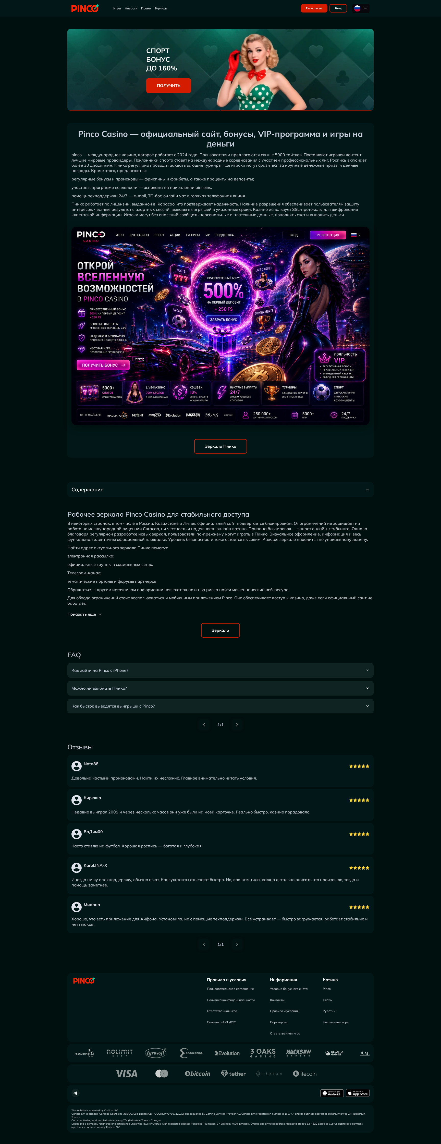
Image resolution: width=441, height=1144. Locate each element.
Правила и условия (226, 979)
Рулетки (329, 1011)
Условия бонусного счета (289, 989)
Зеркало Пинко (220, 446)
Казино (330, 979)
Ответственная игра (222, 1011)
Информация (283, 979)
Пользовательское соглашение (230, 989)
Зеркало (220, 630)
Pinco (327, 989)
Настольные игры (336, 1022)
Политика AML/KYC (221, 1022)
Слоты (327, 1000)
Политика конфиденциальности (231, 1000)
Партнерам (278, 1022)
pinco (76, 154)
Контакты (277, 1000)
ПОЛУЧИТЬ (168, 85)
